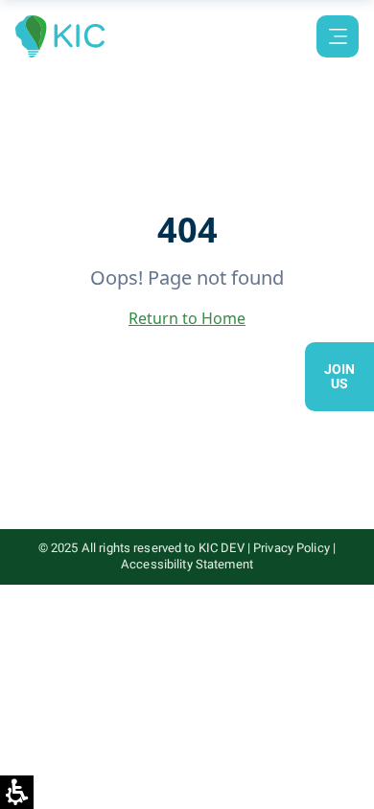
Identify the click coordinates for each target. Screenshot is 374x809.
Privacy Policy (291, 548)
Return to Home (187, 318)
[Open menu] (337, 36)
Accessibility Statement (187, 564)
